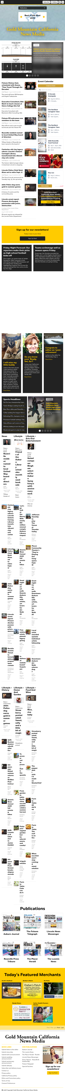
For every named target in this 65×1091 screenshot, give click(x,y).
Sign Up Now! (32, 238)
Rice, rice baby (29, 712)
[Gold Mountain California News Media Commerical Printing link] (50, 197)
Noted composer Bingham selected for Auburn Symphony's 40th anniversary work (30, 476)
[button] (27, 76)
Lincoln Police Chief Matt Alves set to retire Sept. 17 (12, 171)
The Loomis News (28, 1052)
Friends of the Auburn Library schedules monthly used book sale (18, 468)
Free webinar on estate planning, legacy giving (24, 635)
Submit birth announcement (11, 1055)
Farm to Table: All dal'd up (34, 804)
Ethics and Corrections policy (11, 1078)
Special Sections (27, 1066)
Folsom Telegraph (28, 1064)
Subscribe (46, 2)
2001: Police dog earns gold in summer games (11, 186)
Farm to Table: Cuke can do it (22, 887)
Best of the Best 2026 (32, 16)
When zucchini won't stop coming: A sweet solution (35, 861)
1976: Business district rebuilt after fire (11, 745)
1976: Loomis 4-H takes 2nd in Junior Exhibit (11, 837)
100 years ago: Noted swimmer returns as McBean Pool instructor (12, 774)
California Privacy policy (9, 1076)
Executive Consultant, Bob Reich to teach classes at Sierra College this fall (13, 104)
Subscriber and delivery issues (11, 1068)
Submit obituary (7, 1065)
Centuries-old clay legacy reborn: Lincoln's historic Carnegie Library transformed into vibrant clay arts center (12, 153)
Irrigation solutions (24, 862)
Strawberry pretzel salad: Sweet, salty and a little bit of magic (18, 721)
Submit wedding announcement (7, 1058)
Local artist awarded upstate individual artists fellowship (36, 636)
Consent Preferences (8, 1083)
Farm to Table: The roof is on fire (34, 831)
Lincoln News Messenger (30, 1057)
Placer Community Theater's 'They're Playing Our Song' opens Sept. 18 (36, 555)
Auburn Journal (27, 1049)
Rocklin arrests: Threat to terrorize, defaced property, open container (12, 657)
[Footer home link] (32, 1038)
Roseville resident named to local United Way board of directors (12, 135)
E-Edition (54, 2)
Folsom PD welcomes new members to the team (12, 119)
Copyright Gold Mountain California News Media (20, 1090)
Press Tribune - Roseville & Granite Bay (30, 1060)
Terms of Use (6, 1081)
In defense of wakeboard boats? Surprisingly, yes (25, 662)
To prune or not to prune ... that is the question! (23, 764)
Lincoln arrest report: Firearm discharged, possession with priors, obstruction (11, 202)
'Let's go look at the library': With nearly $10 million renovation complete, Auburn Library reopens (24, 521)
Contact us (5, 1071)
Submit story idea (7, 1052)
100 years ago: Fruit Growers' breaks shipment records (11, 866)
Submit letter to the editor (10, 1049)
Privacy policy (6, 1073)
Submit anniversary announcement (8, 1062)
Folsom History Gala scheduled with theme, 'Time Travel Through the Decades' (12, 86)
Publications (23, 8)
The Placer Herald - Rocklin (31, 1055)
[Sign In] (62, 2)
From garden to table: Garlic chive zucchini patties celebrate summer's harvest (24, 801)
